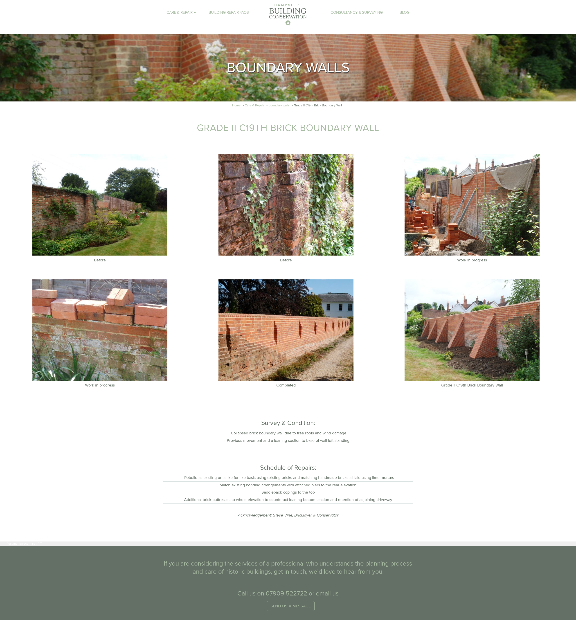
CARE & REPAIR (180, 12)
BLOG (405, 12)
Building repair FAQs (229, 12)
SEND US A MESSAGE (290, 606)
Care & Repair (254, 105)
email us (327, 593)
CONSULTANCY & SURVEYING (357, 12)
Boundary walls (279, 105)
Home (236, 105)
